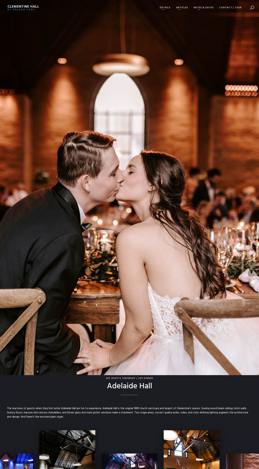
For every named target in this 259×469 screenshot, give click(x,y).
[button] (165, 8)
